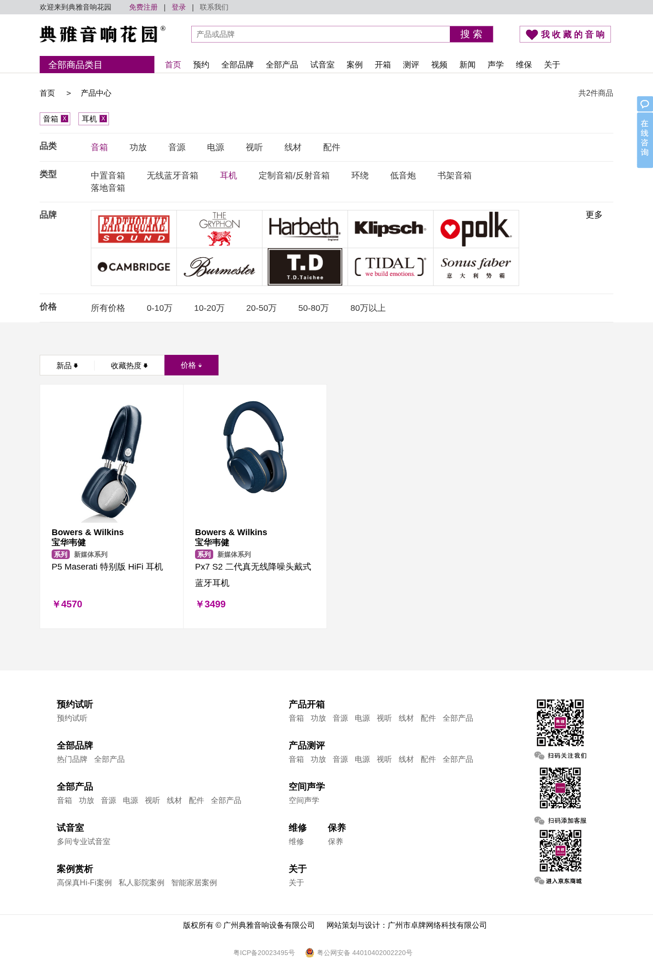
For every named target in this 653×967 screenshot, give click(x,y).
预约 (201, 64)
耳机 (93, 119)
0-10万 (160, 308)
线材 (293, 147)
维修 (296, 841)
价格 (188, 365)
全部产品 (282, 64)
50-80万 (313, 308)
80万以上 (368, 308)
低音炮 (403, 175)
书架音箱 (454, 175)
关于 (552, 64)
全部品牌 (237, 64)
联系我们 (214, 7)
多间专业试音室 (83, 841)
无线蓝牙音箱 (172, 175)
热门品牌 (72, 759)
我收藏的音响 (574, 34)
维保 (524, 64)
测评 (411, 64)
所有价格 (108, 308)
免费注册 (143, 7)
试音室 (322, 64)
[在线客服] (644, 133)
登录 (179, 7)
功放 (138, 147)
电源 (215, 147)
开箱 (383, 64)
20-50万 (261, 308)
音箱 (54, 119)
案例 (355, 64)
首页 (173, 64)
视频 (439, 64)
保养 (335, 841)
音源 (176, 147)
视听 (254, 147)
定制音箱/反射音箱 (294, 175)
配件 (331, 147)
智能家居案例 (194, 883)
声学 (496, 64)
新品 (64, 366)
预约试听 (72, 718)
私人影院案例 (141, 883)
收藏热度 (126, 366)
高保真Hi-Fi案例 (84, 883)
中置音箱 (108, 175)
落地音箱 (108, 188)
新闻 (467, 64)
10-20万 (209, 308)
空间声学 (304, 800)
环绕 (360, 175)
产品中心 (96, 93)
